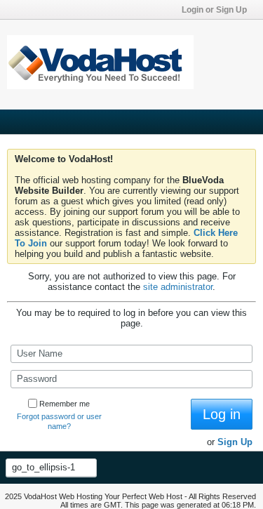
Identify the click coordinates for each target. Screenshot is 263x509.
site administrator (178, 287)
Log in (222, 414)
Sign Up (234, 442)
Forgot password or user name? (59, 421)
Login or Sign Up (214, 10)
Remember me (64, 403)
